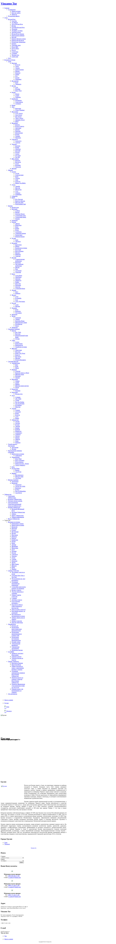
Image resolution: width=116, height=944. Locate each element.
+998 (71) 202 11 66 (13, 885)
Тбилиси (9, 711)
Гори (7, 707)
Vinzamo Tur (33, 847)
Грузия (6, 703)
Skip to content (8, 700)
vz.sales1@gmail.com (14, 877)
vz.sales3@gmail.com (14, 896)
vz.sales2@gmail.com (14, 887)
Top (5, 936)
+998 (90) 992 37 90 (13, 876)
